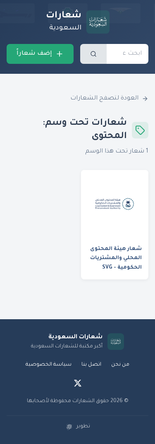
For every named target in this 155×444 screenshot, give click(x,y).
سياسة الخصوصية (49, 365)
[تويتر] (78, 383)
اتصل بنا (91, 365)
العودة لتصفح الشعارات (104, 98)
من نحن (120, 365)
